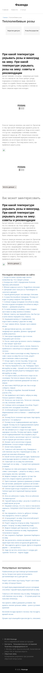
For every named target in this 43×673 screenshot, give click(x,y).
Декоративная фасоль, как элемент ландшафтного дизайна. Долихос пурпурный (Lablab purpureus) (19, 331)
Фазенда (21, 5)
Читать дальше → (9, 187)
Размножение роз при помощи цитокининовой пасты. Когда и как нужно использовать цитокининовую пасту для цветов (19, 574)
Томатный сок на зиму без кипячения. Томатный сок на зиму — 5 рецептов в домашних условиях (20, 464)
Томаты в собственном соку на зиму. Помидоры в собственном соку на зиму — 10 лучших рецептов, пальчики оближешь (21, 596)
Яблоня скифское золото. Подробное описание (22, 287)
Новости (14, 10)
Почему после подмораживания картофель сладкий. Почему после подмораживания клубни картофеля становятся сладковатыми (20, 424)
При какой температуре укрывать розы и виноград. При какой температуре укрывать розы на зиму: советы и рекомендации (21, 212)
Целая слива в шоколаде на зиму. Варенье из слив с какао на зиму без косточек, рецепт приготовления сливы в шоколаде (20, 355)
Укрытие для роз (13, 31)
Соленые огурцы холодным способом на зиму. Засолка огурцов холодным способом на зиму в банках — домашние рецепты (20, 304)
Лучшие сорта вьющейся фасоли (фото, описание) (21, 618)
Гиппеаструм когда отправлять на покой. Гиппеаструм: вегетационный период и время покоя (19, 491)
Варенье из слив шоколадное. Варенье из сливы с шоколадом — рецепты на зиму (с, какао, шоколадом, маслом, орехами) (20, 471)
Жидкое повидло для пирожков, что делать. (21, 528)
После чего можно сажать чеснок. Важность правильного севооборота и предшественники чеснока (20, 348)
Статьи (23, 10)
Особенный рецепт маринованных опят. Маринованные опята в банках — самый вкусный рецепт (20, 412)
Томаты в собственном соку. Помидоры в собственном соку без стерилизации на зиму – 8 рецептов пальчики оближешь (20, 451)
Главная (5, 10)
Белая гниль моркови (13, 447)
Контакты (8, 644)
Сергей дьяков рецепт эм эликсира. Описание (21, 294)
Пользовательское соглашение (25, 644)
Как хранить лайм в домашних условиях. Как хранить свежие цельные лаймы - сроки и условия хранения (21, 605)
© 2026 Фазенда (11, 639)
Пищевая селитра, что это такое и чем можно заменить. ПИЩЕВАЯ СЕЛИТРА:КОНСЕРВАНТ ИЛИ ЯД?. (21, 508)
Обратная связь (11, 654)
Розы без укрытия (31, 31)
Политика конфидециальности (16, 646)
